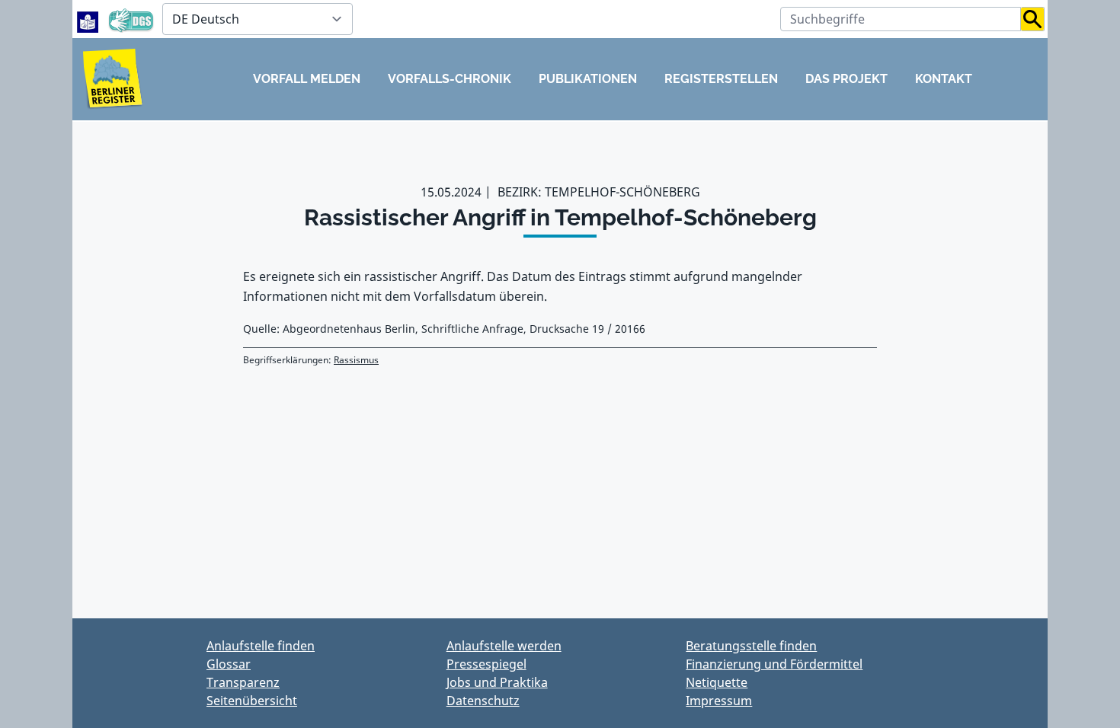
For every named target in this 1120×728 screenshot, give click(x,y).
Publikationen (588, 79)
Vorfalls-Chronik (449, 79)
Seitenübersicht (251, 700)
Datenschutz (483, 700)
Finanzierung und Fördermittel (774, 664)
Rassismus (356, 359)
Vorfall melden (306, 79)
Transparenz (243, 682)
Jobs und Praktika (497, 682)
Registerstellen (721, 79)
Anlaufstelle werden (504, 645)
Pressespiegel (486, 664)
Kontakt (943, 79)
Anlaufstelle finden (260, 645)
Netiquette (716, 682)
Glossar (228, 664)
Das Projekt (846, 79)
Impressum (719, 700)
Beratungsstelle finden (751, 645)
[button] (1033, 19)
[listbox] (257, 19)
